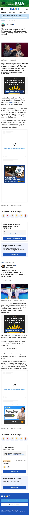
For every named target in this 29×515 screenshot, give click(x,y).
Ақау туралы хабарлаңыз (14, 500)
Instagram (11, 102)
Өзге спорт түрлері (9, 262)
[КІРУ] (26, 9)
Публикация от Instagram (14, 164)
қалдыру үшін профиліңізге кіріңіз (16, 233)
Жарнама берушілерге (14, 504)
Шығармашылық (12, 12)
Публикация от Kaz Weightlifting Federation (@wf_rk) (15, 404)
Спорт (2, 262)
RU (24, 9)
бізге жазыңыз (18, 205)
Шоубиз (3, 12)
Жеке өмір (20, 12)
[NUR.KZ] (14, 9)
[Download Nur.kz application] (14, 3)
